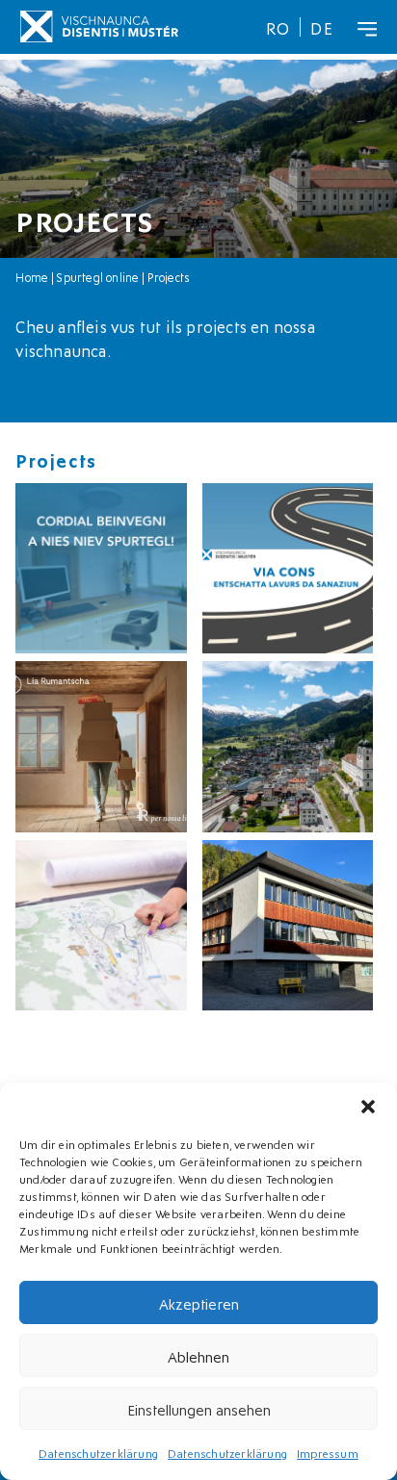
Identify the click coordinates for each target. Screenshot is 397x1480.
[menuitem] (278, 27)
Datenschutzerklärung (98, 1452)
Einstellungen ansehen (199, 1408)
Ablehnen (198, 1355)
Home (31, 276)
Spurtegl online (97, 276)
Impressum (327, 1452)
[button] (368, 1106)
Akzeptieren (199, 1303)
